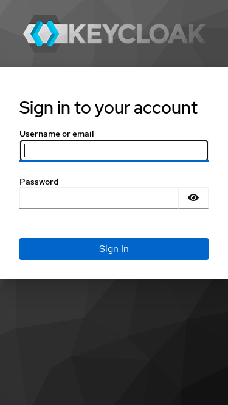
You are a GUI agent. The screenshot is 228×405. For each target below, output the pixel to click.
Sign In (114, 248)
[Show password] (193, 198)
